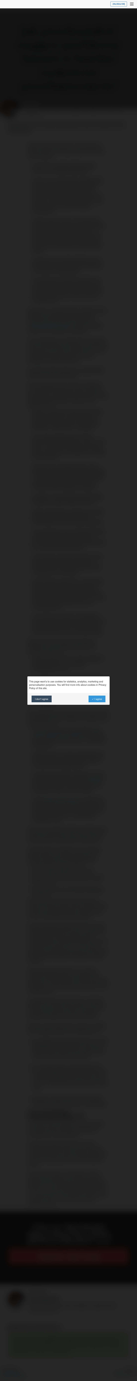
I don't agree (41, 699)
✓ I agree (97, 699)
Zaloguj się (119, 4)
